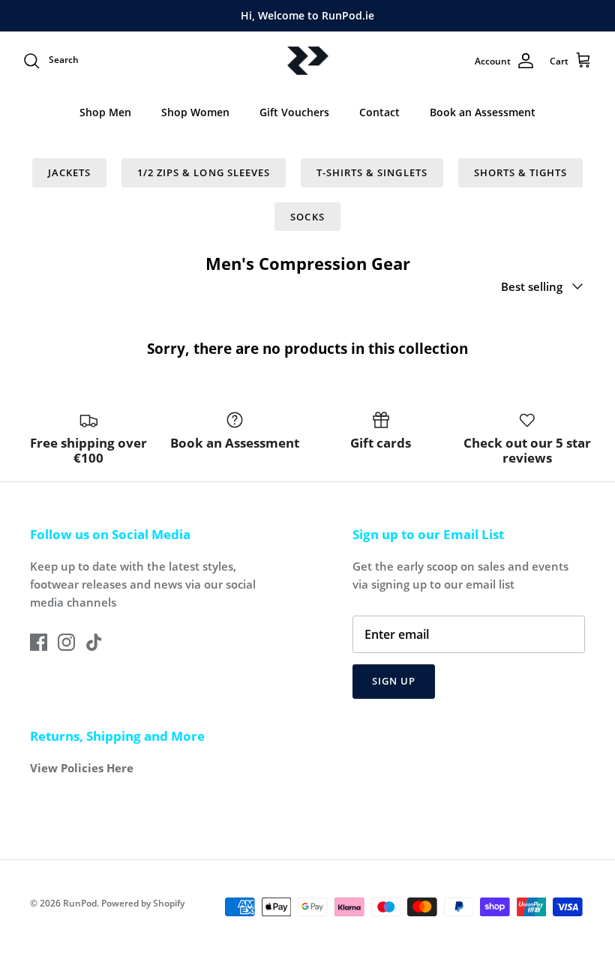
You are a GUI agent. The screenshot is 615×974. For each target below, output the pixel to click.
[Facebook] (38, 642)
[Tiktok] (94, 642)
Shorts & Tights (521, 172)
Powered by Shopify (142, 903)
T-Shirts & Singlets (372, 172)
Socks (307, 216)
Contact (379, 112)
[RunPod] (307, 61)
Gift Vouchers (294, 112)
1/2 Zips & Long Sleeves (203, 172)
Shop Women (195, 112)
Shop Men (105, 112)
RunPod (80, 903)
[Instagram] (66, 642)
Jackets (69, 172)
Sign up (394, 681)
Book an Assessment (483, 112)
